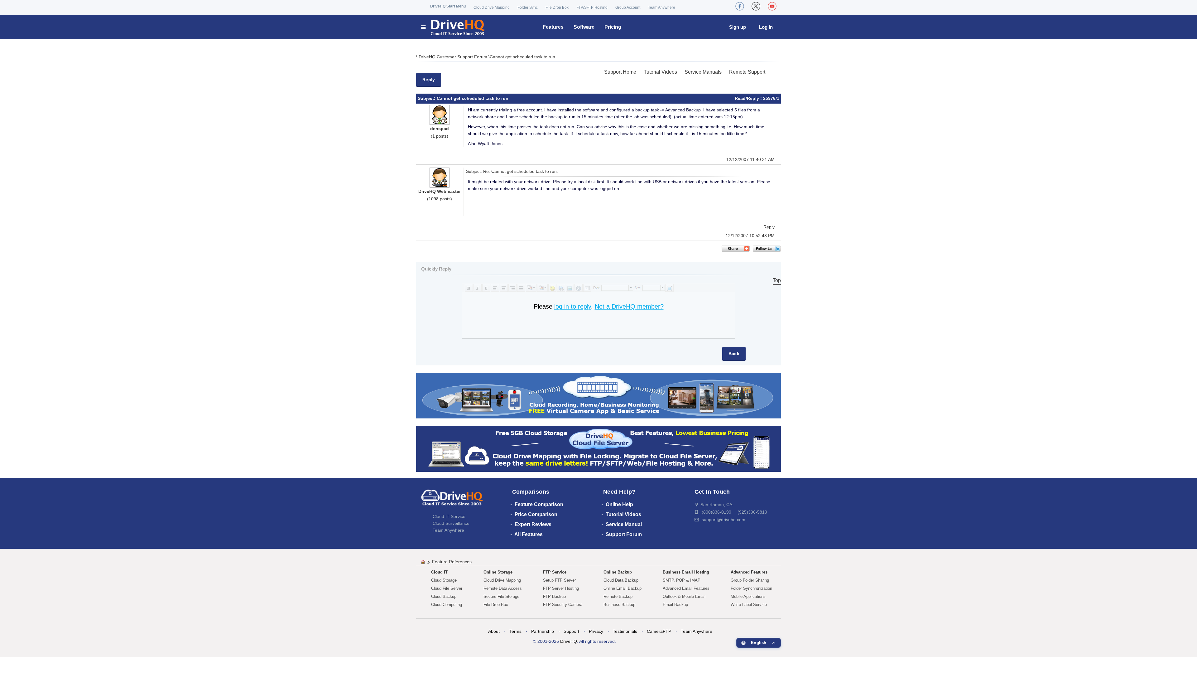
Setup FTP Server (559, 580)
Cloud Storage (444, 580)
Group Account (627, 7)
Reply (428, 79)
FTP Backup (554, 596)
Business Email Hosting (686, 572)
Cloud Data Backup (620, 580)
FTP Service (554, 572)
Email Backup (675, 604)
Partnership (542, 631)
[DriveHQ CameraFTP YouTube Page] (772, 6)
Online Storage (497, 572)
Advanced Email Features (686, 588)
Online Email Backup (622, 588)
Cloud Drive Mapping (492, 7)
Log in (766, 27)
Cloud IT (439, 572)
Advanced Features (749, 572)
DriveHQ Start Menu (448, 6)
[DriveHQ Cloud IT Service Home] (453, 27)
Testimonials (625, 631)
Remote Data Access (502, 588)
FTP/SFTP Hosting (592, 7)
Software (584, 27)
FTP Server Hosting (561, 588)
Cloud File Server (446, 588)
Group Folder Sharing (750, 580)
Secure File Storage (501, 596)
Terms (515, 631)
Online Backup (617, 572)
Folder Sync (527, 7)
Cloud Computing (446, 604)
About (494, 631)
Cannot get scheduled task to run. (523, 56)
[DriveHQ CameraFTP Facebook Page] (739, 6)
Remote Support (747, 72)
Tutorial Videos (660, 72)
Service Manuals (703, 72)
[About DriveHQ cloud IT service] (452, 500)
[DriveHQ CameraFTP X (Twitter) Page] (755, 6)
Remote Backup (617, 596)
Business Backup (619, 604)
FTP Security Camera (562, 604)
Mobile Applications (748, 596)
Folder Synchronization (751, 588)
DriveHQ (568, 641)
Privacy (596, 631)
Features (553, 27)
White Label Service (749, 604)
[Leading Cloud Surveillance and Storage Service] (598, 395)
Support (571, 631)
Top (777, 280)
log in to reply (572, 306)
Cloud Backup (443, 596)
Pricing (612, 27)
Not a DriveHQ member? (629, 306)
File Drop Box (557, 7)
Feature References (452, 561)
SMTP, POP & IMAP (681, 580)
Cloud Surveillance (451, 523)
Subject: (427, 98)
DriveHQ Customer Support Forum (453, 56)
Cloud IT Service (449, 516)
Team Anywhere (661, 7)
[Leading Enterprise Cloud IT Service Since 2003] (598, 448)
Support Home (620, 72)
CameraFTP (659, 631)
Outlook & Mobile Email (684, 596)
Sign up (737, 27)
